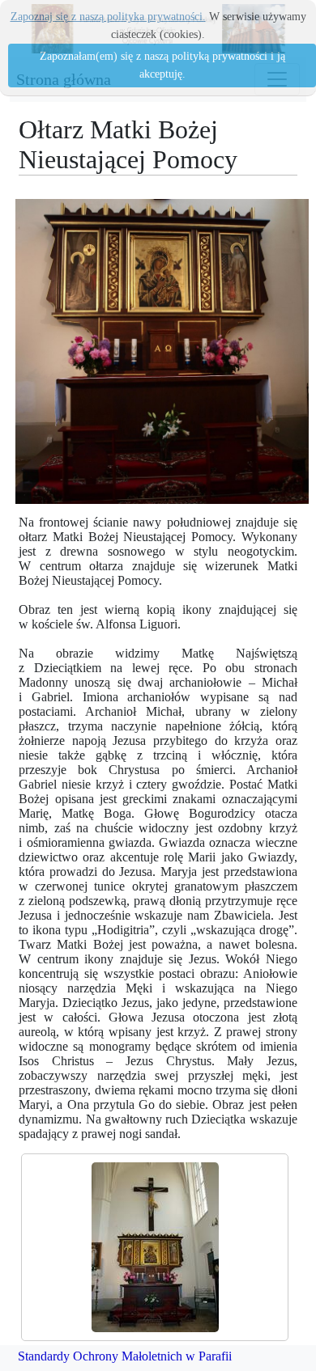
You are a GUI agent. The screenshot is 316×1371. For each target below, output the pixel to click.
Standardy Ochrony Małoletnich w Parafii (125, 1356)
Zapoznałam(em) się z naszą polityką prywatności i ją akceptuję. (162, 65)
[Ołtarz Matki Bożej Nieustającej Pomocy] (155, 1247)
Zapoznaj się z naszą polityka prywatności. (108, 17)
